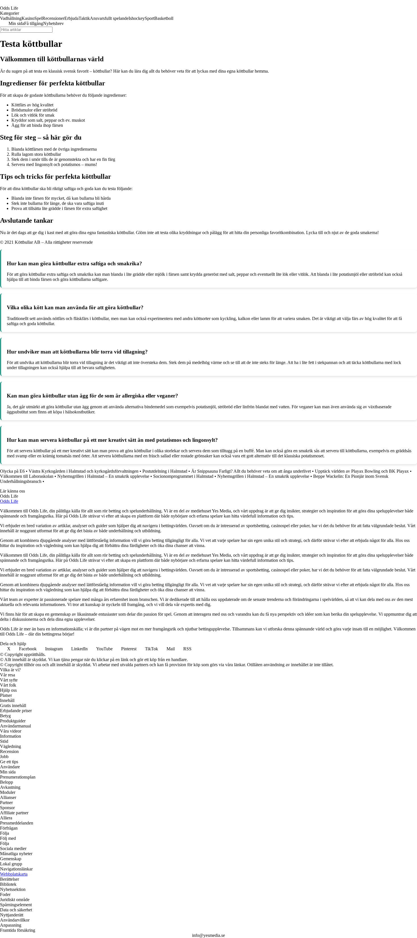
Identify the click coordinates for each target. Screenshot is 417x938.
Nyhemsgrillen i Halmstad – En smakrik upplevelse (103, 476)
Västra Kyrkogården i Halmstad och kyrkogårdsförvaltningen (83, 471)
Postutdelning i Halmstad (164, 471)
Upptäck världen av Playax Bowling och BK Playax (362, 471)
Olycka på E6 (12, 471)
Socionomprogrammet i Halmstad (183, 476)
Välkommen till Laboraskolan (26, 476)
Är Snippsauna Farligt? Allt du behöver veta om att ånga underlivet (251, 471)
